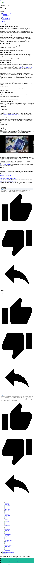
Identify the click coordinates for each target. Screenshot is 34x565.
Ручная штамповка (5, 14)
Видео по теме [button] (2, 133)
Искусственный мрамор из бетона (7, 13)
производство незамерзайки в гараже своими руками (11, 114)
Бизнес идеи (12, 552)
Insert (9, 564)
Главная (8, 551)
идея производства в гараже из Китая (7, 118)
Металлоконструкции (5, 15)
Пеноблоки (4, 17)
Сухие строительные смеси (6, 18)
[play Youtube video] (17, 144)
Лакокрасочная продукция (6, 19)
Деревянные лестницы (5, 20)
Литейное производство (5, 16)
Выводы (3, 21)
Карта (7, 553)
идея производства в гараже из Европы (26, 67)
